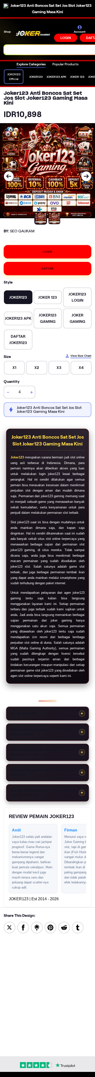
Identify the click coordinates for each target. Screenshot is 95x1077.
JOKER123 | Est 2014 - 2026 (34, 899)
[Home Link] (33, 33)
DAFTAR (47, 268)
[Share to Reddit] (64, 927)
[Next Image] (86, 176)
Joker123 (17, 457)
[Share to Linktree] (37, 927)
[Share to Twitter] (9, 927)
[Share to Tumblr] (78, 927)
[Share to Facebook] (23, 927)
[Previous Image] (9, 176)
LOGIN (65, 38)
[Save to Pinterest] (50, 927)
